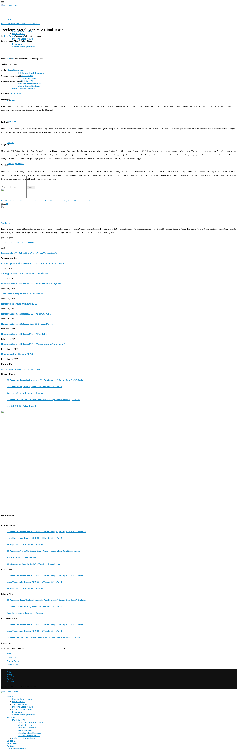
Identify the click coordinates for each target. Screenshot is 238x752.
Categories (5, 648)
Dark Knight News (15, 164)
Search (31, 187)
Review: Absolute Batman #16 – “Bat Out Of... (26, 313)
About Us (11, 653)
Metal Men (73, 201)
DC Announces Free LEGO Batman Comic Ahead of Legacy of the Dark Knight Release (43, 400)
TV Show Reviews (27, 78)
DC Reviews (18, 70)
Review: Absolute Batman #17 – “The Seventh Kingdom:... (32, 283)
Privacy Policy (13, 661)
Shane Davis (13, 70)
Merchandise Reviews (29, 83)
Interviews (11, 121)
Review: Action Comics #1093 (17, 354)
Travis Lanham (95, 201)
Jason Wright (63, 201)
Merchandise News (22, 38)
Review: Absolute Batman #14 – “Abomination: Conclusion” (33, 344)
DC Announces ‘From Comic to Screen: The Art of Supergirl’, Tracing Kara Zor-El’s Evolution (46, 380)
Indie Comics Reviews (23, 88)
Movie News (18, 33)
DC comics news (27, 201)
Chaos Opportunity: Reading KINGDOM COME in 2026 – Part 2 (34, 387)
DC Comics (15, 201)
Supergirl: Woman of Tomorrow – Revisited (24, 273)
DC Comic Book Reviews (31, 73)
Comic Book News (22, 699)
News (9, 19)
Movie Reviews (25, 75)
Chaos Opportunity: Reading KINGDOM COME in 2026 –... (33, 263)
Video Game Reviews (29, 86)
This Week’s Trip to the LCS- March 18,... (23, 293)
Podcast (10, 142)
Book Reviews (25, 80)
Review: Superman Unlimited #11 (19, 303)
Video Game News (22, 709)
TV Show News (20, 704)
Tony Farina (9, 36)
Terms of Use (12, 665)
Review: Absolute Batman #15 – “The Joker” (25, 333)
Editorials (11, 100)
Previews (17, 44)
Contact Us (11, 657)
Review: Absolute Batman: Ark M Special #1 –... (27, 323)
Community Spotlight (23, 46)
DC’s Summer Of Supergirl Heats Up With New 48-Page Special (33, 564)
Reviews (11, 717)
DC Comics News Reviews (46, 201)
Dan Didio (5, 201)
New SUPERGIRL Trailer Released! (21, 406)
